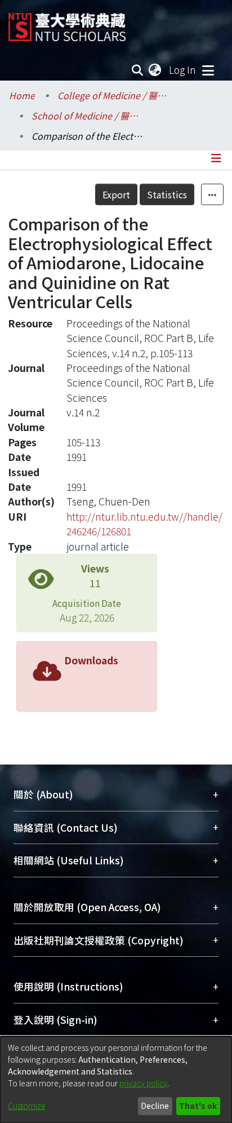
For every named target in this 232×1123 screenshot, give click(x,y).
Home (22, 95)
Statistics (167, 194)
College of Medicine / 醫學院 (113, 95)
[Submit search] (138, 70)
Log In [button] (183, 70)
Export (116, 194)
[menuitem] (155, 70)
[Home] (67, 23)
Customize (27, 1105)
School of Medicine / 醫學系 (88, 115)
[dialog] (116, 1079)
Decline (155, 1105)
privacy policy (143, 1083)
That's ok (198, 1105)
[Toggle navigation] (208, 70)
